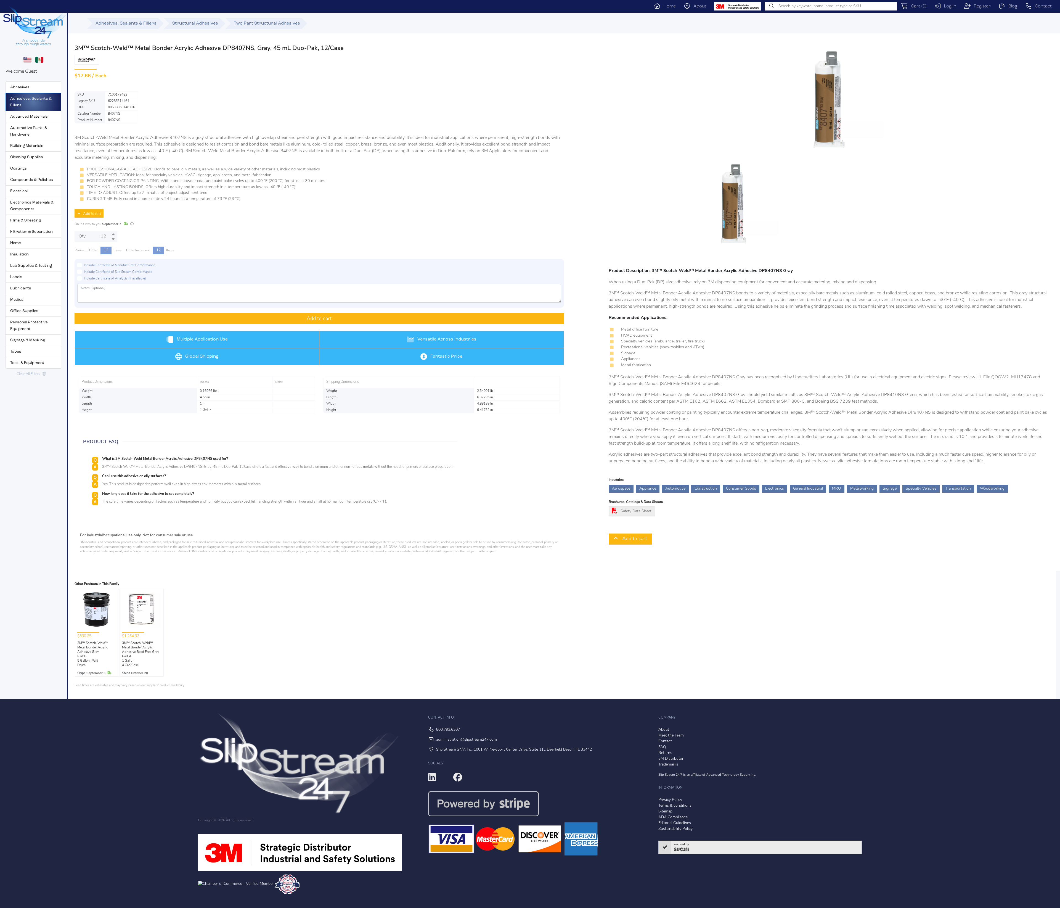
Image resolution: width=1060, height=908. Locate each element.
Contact (1042, 6)
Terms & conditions (674, 806)
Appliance (647, 489)
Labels (16, 277)
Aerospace (621, 489)
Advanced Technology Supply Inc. (731, 775)
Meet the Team (671, 735)
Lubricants (20, 288)
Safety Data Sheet (636, 511)
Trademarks (668, 764)
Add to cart (91, 214)
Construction (706, 489)
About (698, 6)
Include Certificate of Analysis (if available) (115, 278)
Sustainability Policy (675, 829)
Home (668, 6)
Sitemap (665, 811)
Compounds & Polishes (31, 180)
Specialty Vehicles (921, 489)
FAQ (662, 747)
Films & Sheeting (25, 220)
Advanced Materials (29, 117)
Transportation (958, 489)
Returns (665, 753)
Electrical (19, 191)
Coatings (18, 169)
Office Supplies (24, 311)
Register (981, 6)
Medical (17, 300)
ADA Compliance (673, 817)
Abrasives (20, 87)
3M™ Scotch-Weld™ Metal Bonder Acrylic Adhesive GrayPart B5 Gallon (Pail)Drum (92, 654)
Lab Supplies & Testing (31, 266)
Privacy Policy (670, 800)
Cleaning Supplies (26, 157)
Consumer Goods (741, 489)
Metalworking (862, 489)
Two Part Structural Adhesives (267, 23)
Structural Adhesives (195, 23)
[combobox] (831, 6)
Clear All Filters (30, 374)
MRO (836, 489)
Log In (948, 6)
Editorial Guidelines (674, 823)
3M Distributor (670, 759)
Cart (917, 6)
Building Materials (26, 146)
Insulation (19, 254)
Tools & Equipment (27, 363)
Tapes (15, 352)
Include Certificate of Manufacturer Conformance (119, 265)
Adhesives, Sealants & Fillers (126, 23)
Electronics (774, 489)
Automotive (675, 489)
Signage (890, 489)
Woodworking (992, 489)
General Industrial (808, 489)
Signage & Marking (27, 340)
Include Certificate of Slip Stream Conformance (118, 272)
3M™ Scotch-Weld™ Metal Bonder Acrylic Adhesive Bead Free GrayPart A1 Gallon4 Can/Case (140, 654)
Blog (1011, 6)
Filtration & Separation (31, 232)
